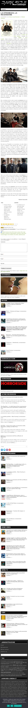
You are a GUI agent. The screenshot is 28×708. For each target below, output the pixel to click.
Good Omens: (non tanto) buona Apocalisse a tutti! (14, 604)
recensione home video (16, 672)
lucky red (3, 669)
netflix (2, 670)
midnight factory (13, 669)
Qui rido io (9, 43)
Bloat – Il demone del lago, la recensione (16, 311)
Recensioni (17, 16)
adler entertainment (15, 661)
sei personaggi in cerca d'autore (7, 234)
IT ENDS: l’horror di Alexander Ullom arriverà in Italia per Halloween (15, 304)
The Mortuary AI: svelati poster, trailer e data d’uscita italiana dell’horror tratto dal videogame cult (16, 320)
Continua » (17, 297)
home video (5, 667)
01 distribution (4, 661)
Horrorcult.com (8, 359)
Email (2, 258)
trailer (21, 674)
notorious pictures (7, 670)
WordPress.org (4, 651)
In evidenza (5, 275)
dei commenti (5, 649)
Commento (3, 241)
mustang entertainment (22, 669)
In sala (13, 16)
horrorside (11, 667)
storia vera (18, 674)
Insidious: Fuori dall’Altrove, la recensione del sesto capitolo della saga (16, 488)
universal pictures (10, 675)
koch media (16, 668)
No (12, 705)
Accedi (2, 645)
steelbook (9, 674)
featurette (24, 665)
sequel (2, 674)
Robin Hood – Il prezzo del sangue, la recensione (15, 511)
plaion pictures (13, 670)
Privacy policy (18, 705)
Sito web (2, 263)
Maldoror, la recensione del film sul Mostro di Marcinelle (12, 436)
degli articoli (4, 647)
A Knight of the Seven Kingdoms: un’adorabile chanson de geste (14, 589)
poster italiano (19, 670)
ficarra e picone (17, 232)
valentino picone (22, 234)
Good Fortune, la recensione (13, 350)
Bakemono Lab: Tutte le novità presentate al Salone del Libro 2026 (16, 632)
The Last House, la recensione (13, 518)
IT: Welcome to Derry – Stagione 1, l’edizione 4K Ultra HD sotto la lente (15, 581)
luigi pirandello (13, 233)
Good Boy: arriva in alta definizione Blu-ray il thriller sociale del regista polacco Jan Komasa (16, 562)
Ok (8, 705)
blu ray (16, 662)
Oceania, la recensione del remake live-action (12, 397)
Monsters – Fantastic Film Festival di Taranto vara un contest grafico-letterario (16, 335)
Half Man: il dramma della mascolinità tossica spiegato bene (15, 573)
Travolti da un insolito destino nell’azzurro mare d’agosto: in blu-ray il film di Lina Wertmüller (16, 531)
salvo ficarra (23, 233)
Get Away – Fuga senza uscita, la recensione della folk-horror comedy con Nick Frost (13, 426)
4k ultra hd (9, 661)
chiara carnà (19, 663)
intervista (21, 667)
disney (11, 665)
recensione (19, 233)
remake (22, 672)
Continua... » (9, 305)
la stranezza (7, 233)
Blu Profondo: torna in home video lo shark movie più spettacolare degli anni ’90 (16, 554)
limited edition (22, 668)
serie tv (5, 674)
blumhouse (8, 662)
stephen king (13, 674)
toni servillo (16, 234)
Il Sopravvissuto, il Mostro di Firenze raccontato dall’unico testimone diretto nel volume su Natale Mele (16, 624)
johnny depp (11, 668)
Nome (2, 254)
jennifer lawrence (6, 668)
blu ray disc (21, 662)
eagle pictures (19, 665)
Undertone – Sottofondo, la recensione (15, 342)
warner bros (18, 675)
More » (9, 375)
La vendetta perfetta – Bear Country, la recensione (13, 416)
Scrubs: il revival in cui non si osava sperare (15, 597)
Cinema (10, 16)
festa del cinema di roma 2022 (8, 232)
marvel (7, 669)
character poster (12, 663)
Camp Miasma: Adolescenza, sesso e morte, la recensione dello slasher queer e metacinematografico (16, 496)
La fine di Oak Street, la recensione (14, 503)
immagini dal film (16, 667)
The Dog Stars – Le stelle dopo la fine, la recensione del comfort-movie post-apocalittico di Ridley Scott (13, 407)
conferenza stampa (5, 665)
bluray (11, 662)
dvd (14, 665)
